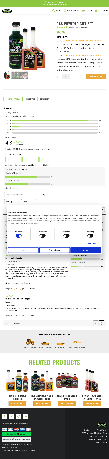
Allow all (85, 250)
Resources (44, 99)
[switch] (42, 235)
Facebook (4, 415)
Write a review (81, 27)
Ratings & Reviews (13, 99)
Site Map (32, 450)
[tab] (13, 99)
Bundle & (54, 3)
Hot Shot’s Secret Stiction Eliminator (85, 55)
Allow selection (54, 250)
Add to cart (96, 76)
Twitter (11, 415)
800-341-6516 (72, 10)
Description (30, 99)
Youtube (25, 415)
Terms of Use (21, 450)
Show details (91, 243)
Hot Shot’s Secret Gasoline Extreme (84, 40)
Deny (23, 250)
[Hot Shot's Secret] (7, 10)
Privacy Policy (7, 450)
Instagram (18, 415)
